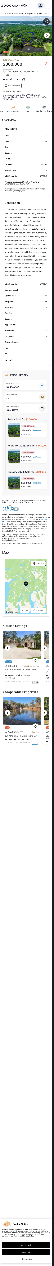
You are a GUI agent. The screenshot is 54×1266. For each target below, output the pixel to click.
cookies (12, 1229)
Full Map (40, 610)
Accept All (26, 1245)
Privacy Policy (28, 1236)
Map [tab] (28, 111)
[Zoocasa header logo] (14, 5)
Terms (16, 1236)
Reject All (26, 1252)
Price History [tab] (13, 111)
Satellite (40, 563)
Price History (14, 85)
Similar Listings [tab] (44, 111)
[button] (27, 430)
